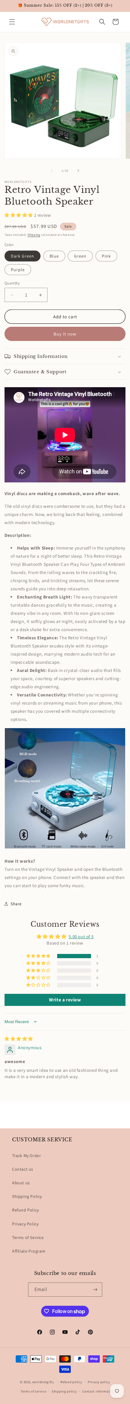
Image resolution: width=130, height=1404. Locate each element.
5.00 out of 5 (81, 936)
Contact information (98, 1391)
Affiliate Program (28, 1251)
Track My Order (26, 1155)
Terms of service (33, 1391)
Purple (18, 269)
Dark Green (22, 256)
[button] (12, 21)
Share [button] (16, 903)
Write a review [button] (65, 1000)
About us (21, 1182)
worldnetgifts (43, 1382)
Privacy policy (99, 1382)
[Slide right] (78, 170)
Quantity (12, 283)
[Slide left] (51, 170)
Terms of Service (28, 1237)
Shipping (34, 235)
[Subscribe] (95, 1289)
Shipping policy (64, 1391)
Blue (54, 256)
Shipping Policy (27, 1196)
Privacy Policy (25, 1224)
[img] (19, 1039)
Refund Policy (25, 1210)
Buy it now (65, 334)
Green (80, 256)
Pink (106, 256)
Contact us (22, 1169)
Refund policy (71, 1382)
